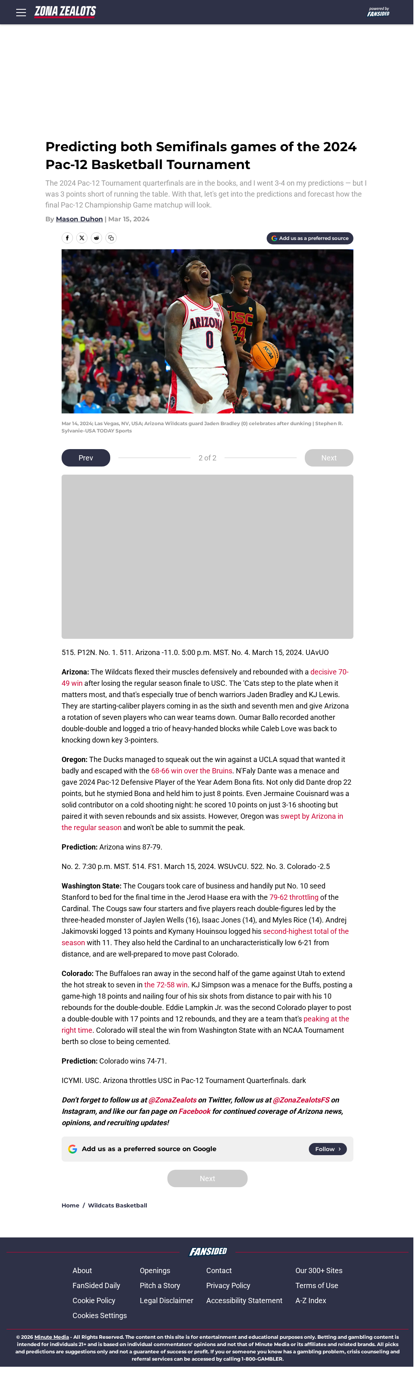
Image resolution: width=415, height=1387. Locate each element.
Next (329, 458)
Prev (86, 458)
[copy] (111, 238)
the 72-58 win (166, 984)
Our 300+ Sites (318, 1270)
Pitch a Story (160, 1285)
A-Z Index (310, 1300)
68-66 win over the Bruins (191, 770)
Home (70, 1205)
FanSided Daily (96, 1285)
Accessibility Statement (244, 1300)
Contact (219, 1270)
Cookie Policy (94, 1300)
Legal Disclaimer (166, 1300)
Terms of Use (316, 1285)
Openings (155, 1270)
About (82, 1270)
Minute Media (51, 1337)
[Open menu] (21, 12)
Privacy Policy (228, 1285)
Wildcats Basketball (117, 1205)
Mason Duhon (79, 219)
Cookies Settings (100, 1315)
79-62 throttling (294, 897)
